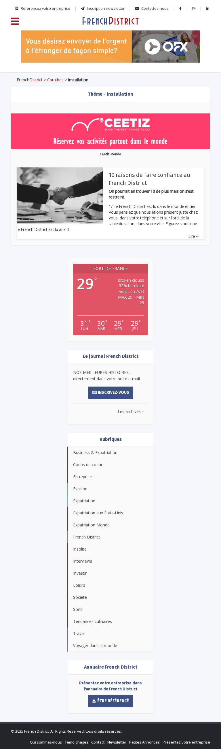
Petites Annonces (144, 742)
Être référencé (113, 700)
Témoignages (76, 742)
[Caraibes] (110, 20)
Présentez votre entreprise (186, 742)
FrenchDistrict (30, 79)
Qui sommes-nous (46, 742)
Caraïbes (55, 79)
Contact (97, 742)
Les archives (131, 411)
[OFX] (110, 46)
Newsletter (116, 742)
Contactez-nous (154, 8)
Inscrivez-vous (113, 392)
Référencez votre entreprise (45, 8)
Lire (193, 236)
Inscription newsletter (105, 8)
